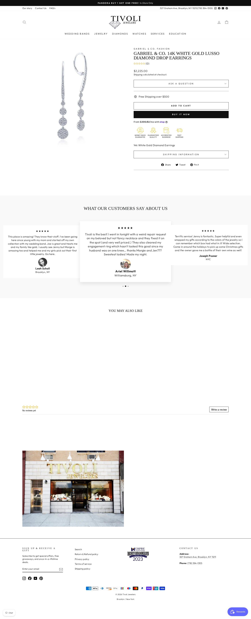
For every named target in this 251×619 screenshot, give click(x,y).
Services (158, 33)
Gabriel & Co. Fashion (152, 48)
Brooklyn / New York (125, 599)
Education (177, 33)
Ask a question (181, 83)
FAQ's (52, 8)
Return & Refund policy (86, 554)
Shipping (138, 74)
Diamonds (120, 33)
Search (78, 549)
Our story (27, 8)
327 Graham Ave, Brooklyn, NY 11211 (178, 8)
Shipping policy (82, 568)
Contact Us (40, 8)
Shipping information (181, 154)
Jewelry (101, 33)
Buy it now (181, 114)
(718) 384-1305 (204, 8)
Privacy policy (82, 559)
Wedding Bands (77, 33)
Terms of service (83, 564)
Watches (139, 33)
